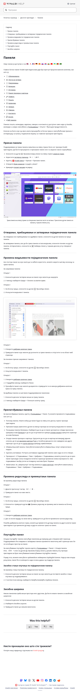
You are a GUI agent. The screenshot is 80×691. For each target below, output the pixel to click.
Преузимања (13, 83)
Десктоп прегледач (27, 18)
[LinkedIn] (50, 680)
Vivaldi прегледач (11, 688)
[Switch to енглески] (27, 64)
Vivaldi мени (19, 161)
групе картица (28, 443)
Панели (40, 18)
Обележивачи (13, 76)
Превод (11, 97)
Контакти (12, 113)
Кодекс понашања (45, 688)
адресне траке (58, 154)
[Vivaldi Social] (21, 680)
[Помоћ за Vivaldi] (14, 4)
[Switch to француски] (33, 64)
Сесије (10, 117)
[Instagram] (42, 680)
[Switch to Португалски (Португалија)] (58, 64)
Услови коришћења (61, 688)
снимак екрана (56, 432)
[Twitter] (34, 680)
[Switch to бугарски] (48, 64)
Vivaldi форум (38, 650)
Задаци (11, 107)
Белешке (11, 86)
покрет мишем (19, 167)
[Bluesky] (25, 680)
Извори (11, 110)
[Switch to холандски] (45, 64)
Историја (11, 90)
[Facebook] (46, 680)
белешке (21, 432)
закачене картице (26, 441)
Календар (12, 103)
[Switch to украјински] (55, 64)
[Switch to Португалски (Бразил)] (61, 64)
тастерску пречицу (21, 157)
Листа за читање (14, 80)
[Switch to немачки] (36, 64)
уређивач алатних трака (22, 349)
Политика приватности (28, 688)
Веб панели (11, 120)
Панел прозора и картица (18, 93)
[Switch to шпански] (39, 64)
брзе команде (19, 164)
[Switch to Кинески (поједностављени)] (51, 64)
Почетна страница (10, 18)
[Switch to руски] (42, 64)
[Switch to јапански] (30, 64)
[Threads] (29, 680)
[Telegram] (54, 680)
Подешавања (33, 127)
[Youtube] (38, 680)
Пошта (10, 100)
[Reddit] (59, 680)
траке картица (47, 465)
